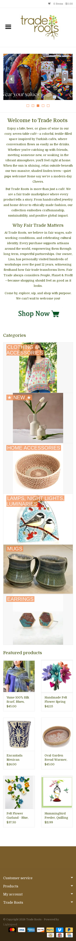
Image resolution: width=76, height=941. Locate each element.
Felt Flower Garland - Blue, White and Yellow (17, 816)
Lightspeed (10, 924)
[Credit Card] (68, 935)
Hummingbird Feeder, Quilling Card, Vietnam (56, 816)
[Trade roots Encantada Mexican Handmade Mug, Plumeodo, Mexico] (19, 734)
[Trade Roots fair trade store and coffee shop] (46, 27)
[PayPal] (49, 929)
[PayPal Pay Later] (68, 929)
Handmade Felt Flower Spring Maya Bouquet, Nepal (56, 700)
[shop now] (38, 313)
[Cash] (50, 935)
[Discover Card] (40, 929)
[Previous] (11, 79)
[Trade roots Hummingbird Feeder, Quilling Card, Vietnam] (57, 792)
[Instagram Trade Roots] (38, 859)
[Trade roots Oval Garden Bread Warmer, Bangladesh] (57, 734)
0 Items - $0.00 (63, 3)
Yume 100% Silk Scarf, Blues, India (18, 700)
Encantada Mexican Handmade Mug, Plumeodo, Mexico (19, 758)
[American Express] (30, 929)
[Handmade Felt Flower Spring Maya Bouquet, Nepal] (57, 676)
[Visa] (21, 929)
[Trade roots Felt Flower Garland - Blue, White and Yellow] (19, 792)
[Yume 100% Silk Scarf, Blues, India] (19, 676)
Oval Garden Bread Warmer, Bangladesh (56, 758)
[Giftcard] (59, 935)
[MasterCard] (11, 929)
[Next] (64, 79)
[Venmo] (59, 929)
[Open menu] (8, 26)
